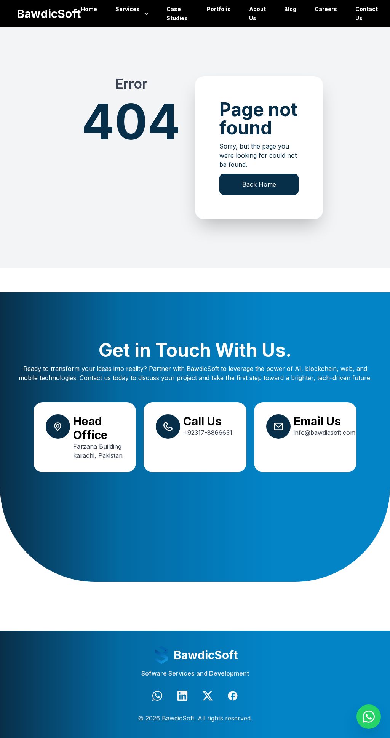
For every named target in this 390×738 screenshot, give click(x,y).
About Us (257, 13)
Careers (326, 9)
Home (89, 9)
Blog (290, 9)
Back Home (259, 184)
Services (127, 9)
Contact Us (366, 13)
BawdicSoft (49, 14)
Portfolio (219, 9)
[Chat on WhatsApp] (368, 716)
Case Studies (177, 13)
